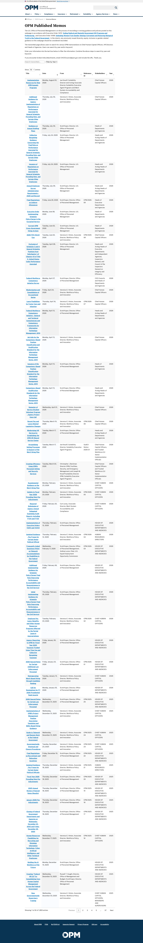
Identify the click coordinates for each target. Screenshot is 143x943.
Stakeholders (100, 73)
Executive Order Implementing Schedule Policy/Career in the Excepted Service (33, 217)
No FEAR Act (55, 924)
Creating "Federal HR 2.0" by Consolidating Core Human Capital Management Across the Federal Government (33, 881)
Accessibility (104, 924)
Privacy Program (83, 924)
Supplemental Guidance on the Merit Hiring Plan (33, 485)
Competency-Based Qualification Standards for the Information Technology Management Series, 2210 (33, 395)
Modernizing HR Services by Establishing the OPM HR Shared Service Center (33, 435)
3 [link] (87, 910)
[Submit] (116, 7)
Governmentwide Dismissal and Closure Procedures (33, 746)
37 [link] (106, 910)
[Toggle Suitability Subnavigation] (92, 14)
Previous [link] (72, 910)
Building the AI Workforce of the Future (33, 864)
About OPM (38, 924)
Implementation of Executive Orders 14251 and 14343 (33, 525)
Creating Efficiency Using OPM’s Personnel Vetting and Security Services (33, 469)
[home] (40, 8)
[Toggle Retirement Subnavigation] (79, 14)
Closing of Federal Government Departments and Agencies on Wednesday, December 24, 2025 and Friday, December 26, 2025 (33, 822)
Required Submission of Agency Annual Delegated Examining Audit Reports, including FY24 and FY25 (33, 511)
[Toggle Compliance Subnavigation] (54, 14)
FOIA (46, 924)
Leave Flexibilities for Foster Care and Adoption (33, 304)
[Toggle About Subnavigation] (31, 14)
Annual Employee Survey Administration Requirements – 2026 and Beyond (33, 191)
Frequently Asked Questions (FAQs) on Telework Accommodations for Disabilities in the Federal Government (33, 553)
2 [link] (82, 910)
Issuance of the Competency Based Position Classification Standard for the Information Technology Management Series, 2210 (33, 374)
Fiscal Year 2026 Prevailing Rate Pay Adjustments (33, 779)
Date (44, 73)
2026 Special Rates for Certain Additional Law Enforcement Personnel (33, 667)
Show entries (32, 70)
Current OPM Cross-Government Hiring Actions (33, 228)
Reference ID (87, 74)
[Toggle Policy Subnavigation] (40, 14)
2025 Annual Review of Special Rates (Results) (33, 790)
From (62, 73)
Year (111, 73)
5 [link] (96, 910)
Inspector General (69, 924)
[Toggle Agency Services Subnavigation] (109, 14)
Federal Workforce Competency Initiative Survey (33, 280)
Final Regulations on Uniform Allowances (33, 202)
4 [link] (91, 910)
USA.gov (94, 924)
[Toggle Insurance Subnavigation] (66, 14)
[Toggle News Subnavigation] (118, 14)
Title (27, 73)
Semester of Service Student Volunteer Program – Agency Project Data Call (33, 412)
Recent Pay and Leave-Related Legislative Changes (33, 424)
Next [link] (111, 910)
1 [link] (78, 910)
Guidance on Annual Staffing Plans (33, 128)
